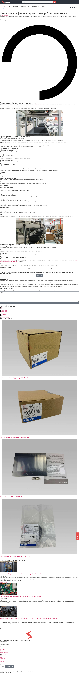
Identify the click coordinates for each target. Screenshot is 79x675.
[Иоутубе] (74, 7)
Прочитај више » (4, 582)
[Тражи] (54, 2)
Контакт (43, 6)
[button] (0, 22)
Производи (15, 6)
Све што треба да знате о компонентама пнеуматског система (21, 574)
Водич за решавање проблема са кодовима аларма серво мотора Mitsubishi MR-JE (28, 618)
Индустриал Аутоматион (10, 628)
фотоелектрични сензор (39, 104)
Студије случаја (35, 6)
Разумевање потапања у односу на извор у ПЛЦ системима (20, 596)
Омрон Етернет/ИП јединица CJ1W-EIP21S (14, 437)
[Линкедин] (70, 7)
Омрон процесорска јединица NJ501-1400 (14, 378)
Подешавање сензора (33, 628)
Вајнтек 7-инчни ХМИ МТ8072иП (11, 497)
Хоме (4, 6)
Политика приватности (5, 672)
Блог (29, 6)
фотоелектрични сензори (22, 628)
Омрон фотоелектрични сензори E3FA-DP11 (15, 556)
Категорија (23, 6)
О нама (9, 6)
